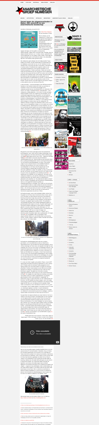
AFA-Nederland (72, 220)
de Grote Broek (72, 182)
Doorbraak (71, 213)
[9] (24, 311)
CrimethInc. (71, 242)
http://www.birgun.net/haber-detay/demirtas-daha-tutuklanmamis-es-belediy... (36, 413)
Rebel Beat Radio (60, 83)
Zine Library (71, 258)
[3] (30, 131)
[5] (24, 157)
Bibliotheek (44, 2)
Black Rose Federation (46, 32)
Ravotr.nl (71, 215)
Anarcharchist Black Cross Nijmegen (73, 185)
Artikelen (39, 18)
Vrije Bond (71, 164)
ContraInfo (71, 251)
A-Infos (70, 244)
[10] (51, 311)
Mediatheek (47, 18)
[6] (48, 172)
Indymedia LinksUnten (71, 247)
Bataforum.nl (72, 195)
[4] (21, 416)
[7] (25, 214)
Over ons (28, 2)
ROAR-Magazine (72, 237)
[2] (29, 131)
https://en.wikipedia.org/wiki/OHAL (28, 420)
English (52, 2)
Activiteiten (30, 18)
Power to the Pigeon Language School (73, 191)
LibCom (70, 240)
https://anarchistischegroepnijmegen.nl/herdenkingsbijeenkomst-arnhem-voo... (36, 405)
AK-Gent (71, 174)
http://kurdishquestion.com (40, 398)
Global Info (71, 210)
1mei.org (71, 224)
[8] (24, 274)
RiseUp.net (71, 261)
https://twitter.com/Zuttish (26, 398)
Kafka (70, 217)
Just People (71, 189)
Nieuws (22, 18)
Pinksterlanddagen (73, 222)
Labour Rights (72, 166)
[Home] (35, 16)
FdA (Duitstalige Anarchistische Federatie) (72, 255)
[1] (39, 90)
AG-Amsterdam (72, 168)
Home (22, 2)
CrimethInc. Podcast (60, 77)
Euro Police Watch (73, 263)
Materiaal (36, 2)
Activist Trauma (72, 265)
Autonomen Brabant (73, 208)
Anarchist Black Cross (59, 18)
